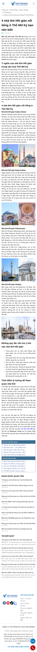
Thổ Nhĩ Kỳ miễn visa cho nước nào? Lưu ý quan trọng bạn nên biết (15, 471)
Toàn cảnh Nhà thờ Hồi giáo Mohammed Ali (15, 454)
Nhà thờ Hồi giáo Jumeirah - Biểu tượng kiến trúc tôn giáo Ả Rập (15, 452)
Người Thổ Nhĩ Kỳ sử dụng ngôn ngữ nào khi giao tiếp (15, 464)
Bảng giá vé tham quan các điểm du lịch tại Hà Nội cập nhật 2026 (18, 496)
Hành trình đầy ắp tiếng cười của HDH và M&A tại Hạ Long (18, 513)
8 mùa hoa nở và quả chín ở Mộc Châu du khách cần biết (17, 491)
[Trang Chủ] (19, 3)
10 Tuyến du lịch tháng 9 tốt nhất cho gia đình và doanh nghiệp (18, 507)
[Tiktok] (11, 603)
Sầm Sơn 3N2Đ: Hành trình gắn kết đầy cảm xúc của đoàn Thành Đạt (18, 502)
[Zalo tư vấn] (32, 641)
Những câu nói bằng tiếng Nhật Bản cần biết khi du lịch (15, 445)
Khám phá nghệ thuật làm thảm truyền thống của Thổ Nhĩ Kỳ (15, 461)
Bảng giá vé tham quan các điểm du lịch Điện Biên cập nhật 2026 (18, 524)
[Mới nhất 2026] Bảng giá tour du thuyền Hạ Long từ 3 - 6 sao (18, 518)
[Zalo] (15, 603)
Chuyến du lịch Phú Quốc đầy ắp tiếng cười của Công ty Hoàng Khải (17, 486)
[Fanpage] (4, 603)
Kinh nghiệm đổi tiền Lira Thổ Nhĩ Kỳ (15, 468)
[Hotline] (32, 647)
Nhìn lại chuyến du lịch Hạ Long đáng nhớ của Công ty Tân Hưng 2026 (17, 529)
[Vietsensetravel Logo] (10, 595)
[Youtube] (8, 603)
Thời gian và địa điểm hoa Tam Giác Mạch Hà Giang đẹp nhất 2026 (17, 480)
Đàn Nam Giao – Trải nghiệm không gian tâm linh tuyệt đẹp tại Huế (15, 447)
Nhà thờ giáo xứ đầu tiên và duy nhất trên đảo (15, 450)
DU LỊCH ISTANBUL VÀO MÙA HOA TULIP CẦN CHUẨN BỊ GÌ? (15, 466)
